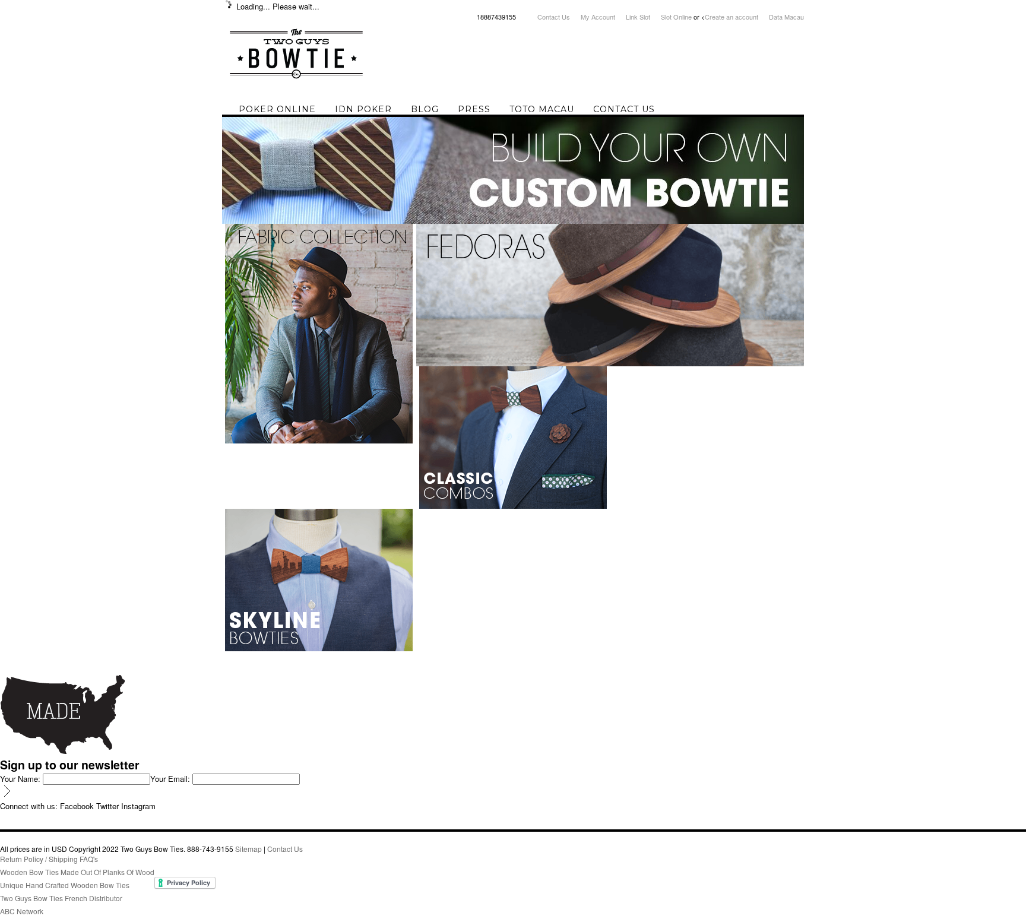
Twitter (107, 806)
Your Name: (20, 778)
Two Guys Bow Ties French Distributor (61, 898)
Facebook (77, 806)
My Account (598, 16)
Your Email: (170, 778)
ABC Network (21, 911)
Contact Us (553, 16)
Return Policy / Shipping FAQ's (49, 859)
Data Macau (786, 16)
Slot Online (676, 16)
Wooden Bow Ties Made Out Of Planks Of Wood (77, 872)
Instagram (138, 806)
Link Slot (638, 16)
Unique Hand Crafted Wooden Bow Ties (64, 885)
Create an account (731, 16)
